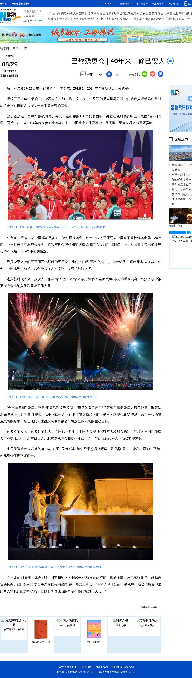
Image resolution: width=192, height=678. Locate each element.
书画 (169, 13)
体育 (157, 13)
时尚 (170, 18)
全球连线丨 (179, 174)
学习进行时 (54, 13)
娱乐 (164, 18)
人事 (75, 13)
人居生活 (70, 18)
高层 (64, 13)
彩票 (158, 18)
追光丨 (176, 189)
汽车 (56, 18)
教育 (133, 13)
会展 (153, 18)
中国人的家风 (67, 625)
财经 (87, 13)
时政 (70, 13)
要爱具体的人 (147, 625)
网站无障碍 (173, 3)
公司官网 (28, 16)
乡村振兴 (111, 18)
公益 (181, 18)
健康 (175, 13)
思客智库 (114, 13)
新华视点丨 (179, 184)
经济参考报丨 (180, 199)
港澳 (99, 13)
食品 (62, 18)
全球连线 (125, 13)
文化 (163, 13)
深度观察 (181, 139)
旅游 (141, 18)
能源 (147, 18)
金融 (50, 18)
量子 (151, 13)
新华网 (4, 48)
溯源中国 (128, 18)
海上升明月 (93, 642)
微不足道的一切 (41, 642)
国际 (81, 13)
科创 (145, 13)
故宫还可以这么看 (14, 629)
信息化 (80, 18)
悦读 (175, 18)
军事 (181, 13)
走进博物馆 (175, 225)
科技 (139, 13)
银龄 (119, 18)
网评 (93, 13)
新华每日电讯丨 (181, 194)
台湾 (105, 13)
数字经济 (89, 18)
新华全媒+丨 (180, 164)
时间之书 (120, 625)
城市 (136, 18)
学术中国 (100, 18)
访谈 (187, 13)
